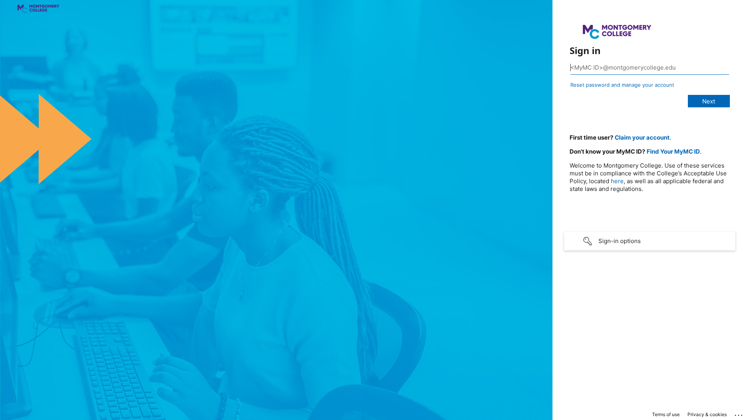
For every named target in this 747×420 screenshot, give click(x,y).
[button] (649, 241)
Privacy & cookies (707, 414)
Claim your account (642, 137)
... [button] (739, 413)
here (617, 181)
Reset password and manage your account (622, 85)
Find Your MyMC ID (673, 151)
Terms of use (666, 414)
